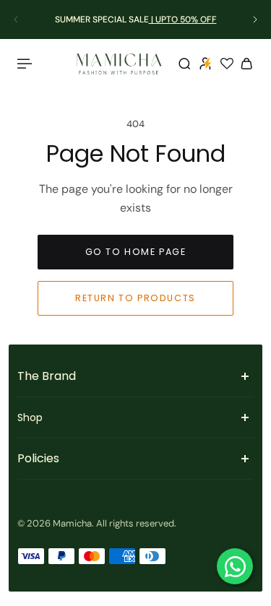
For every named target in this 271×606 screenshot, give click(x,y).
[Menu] (26, 63)
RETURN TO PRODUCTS (135, 298)
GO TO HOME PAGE (135, 252)
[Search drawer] (184, 63)
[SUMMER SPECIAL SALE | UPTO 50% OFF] (135, 20)
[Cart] (246, 63)
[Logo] (119, 64)
